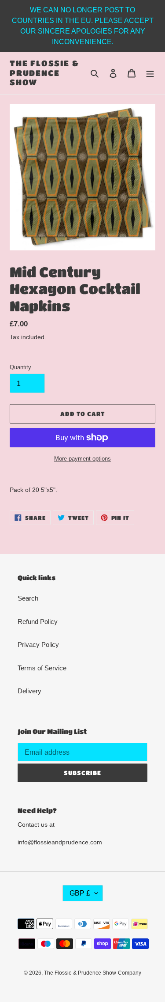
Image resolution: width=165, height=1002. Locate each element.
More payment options (82, 458)
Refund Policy (38, 621)
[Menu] (150, 73)
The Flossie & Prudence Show (44, 73)
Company (129, 973)
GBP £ (80, 893)
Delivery (29, 691)
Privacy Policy (38, 644)
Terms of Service (42, 668)
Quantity (20, 367)
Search (28, 598)
